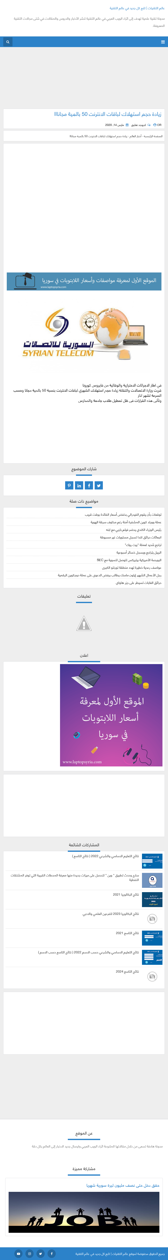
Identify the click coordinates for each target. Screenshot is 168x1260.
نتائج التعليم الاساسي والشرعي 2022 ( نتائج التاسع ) (105, 855)
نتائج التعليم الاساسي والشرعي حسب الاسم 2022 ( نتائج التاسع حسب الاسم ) (88, 951)
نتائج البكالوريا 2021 (126, 894)
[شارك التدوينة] (79, 485)
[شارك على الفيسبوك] (89, 485)
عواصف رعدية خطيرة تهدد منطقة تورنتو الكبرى (131, 567)
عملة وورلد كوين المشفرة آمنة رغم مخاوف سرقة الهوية (126, 521)
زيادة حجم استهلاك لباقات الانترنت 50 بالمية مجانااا (107, 113)
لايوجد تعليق (138, 125)
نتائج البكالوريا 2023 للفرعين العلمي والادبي (111, 913)
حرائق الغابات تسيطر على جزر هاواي (138, 582)
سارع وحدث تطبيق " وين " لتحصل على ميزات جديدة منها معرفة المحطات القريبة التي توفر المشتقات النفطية (75, 877)
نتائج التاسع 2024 (127, 971)
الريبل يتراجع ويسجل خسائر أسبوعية (139, 552)
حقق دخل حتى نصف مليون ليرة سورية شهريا (122, 1184)
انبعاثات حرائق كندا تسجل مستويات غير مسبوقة (130, 536)
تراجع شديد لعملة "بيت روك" (143, 544)
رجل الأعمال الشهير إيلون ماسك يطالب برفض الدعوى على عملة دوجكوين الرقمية (109, 574)
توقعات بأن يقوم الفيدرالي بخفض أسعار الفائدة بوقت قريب (123, 514)
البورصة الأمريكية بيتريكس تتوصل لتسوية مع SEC (129, 559)
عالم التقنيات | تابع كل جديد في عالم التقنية (137, 7)
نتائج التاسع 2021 (127, 932)
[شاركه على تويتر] (99, 485)
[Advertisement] (84, 80)
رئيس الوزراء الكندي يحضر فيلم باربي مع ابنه (133, 529)
